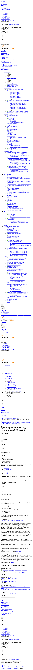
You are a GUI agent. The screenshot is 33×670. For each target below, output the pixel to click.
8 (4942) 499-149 (7, 20)
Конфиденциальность (6, 663)
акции (12, 562)
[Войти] (1, 354)
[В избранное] (2, 441)
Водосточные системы (6, 609)
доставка (8, 536)
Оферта (3, 665)
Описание (6, 468)
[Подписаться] (2, 618)
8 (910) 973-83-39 (5, 17)
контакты (18, 551)
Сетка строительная (6, 613)
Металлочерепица (5, 602)
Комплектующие (5, 610)
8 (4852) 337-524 (5, 16)
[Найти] (4, 308)
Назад (9, 380)
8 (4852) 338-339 (5, 13)
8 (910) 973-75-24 (5, 19)
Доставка (6, 473)
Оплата (6, 472)
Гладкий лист (4, 606)
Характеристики (8, 469)
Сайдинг (3, 614)
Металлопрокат (5, 607)
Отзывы (6, 470)
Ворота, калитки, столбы (7, 611)
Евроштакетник (5, 605)
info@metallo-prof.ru (14, 24)
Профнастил (4, 603)
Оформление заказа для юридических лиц (12, 520)
